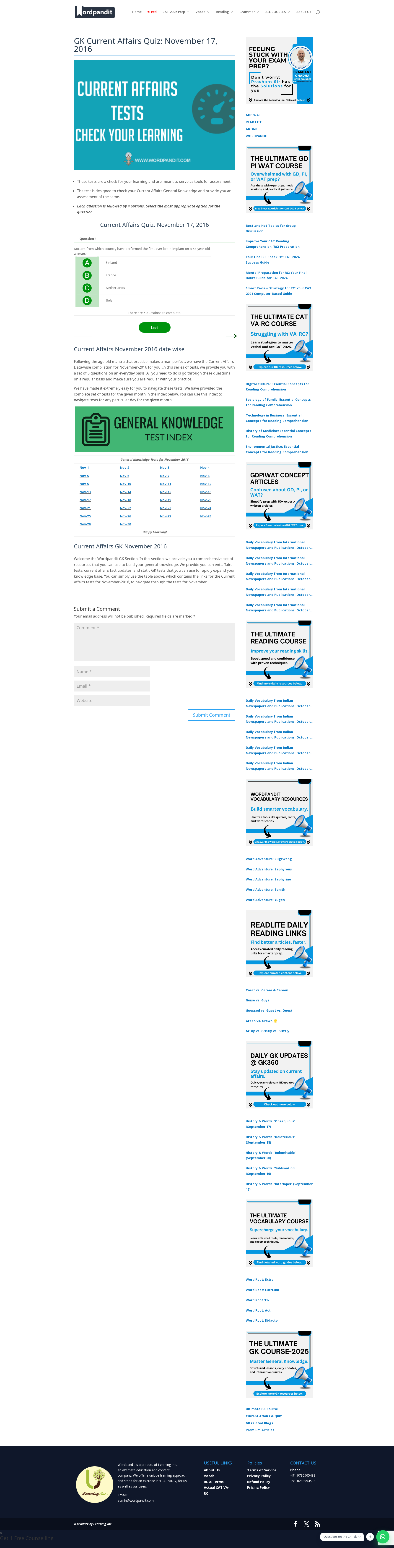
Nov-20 (205, 500)
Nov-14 (125, 492)
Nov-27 (165, 516)
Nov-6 (124, 476)
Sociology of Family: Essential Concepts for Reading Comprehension (278, 402)
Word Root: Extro (260, 1279)
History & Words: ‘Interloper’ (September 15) (279, 1187)
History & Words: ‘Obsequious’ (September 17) (270, 1124)
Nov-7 (164, 476)
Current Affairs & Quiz (264, 1416)
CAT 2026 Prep (174, 12)
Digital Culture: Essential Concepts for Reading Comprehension (277, 387)
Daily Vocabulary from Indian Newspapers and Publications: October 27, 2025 (278, 750)
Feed (153, 12)
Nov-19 (165, 500)
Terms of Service (261, 1470)
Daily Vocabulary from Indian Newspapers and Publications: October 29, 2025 (278, 766)
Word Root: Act (258, 1310)
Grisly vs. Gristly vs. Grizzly (267, 1031)
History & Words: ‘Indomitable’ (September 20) (271, 1155)
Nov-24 (205, 508)
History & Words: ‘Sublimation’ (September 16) (270, 1171)
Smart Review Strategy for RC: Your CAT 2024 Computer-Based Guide (278, 291)
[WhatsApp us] (382, 1536)
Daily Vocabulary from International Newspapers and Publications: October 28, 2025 (278, 576)
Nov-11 (165, 484)
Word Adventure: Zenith (265, 889)
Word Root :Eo (257, 1300)
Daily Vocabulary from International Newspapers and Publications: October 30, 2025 (278, 561)
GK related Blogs (259, 1423)
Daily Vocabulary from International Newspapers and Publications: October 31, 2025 (278, 545)
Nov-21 (85, 508)
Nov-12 (205, 484)
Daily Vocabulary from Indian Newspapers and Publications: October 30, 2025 (278, 719)
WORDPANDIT (257, 136)
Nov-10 (125, 484)
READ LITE (254, 122)
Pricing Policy (258, 1487)
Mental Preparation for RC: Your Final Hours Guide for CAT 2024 (276, 275)
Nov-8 (205, 476)
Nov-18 (125, 500)
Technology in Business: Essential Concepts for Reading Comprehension (277, 418)
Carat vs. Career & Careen (267, 990)
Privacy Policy (259, 1475)
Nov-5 (84, 476)
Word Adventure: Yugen (265, 900)
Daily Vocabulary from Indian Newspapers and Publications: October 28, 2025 (278, 735)
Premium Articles (260, 1430)
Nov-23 (165, 508)
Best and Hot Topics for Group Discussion (271, 228)
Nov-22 (125, 508)
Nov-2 (124, 467)
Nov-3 (164, 467)
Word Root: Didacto (262, 1320)
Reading (222, 12)
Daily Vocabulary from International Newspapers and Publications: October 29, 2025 (278, 608)
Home (137, 12)
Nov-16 (205, 492)
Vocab (200, 12)
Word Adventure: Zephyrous (269, 869)
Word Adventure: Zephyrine (268, 879)
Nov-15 (165, 492)
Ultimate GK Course (262, 1409)
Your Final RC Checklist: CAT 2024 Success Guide (272, 260)
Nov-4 (205, 467)
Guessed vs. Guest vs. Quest (269, 1010)
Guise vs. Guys (257, 1000)
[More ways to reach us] (370, 1537)
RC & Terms (214, 1481)
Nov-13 (85, 492)
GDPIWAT (253, 115)
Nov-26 (125, 516)
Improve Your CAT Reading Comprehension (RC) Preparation (273, 244)
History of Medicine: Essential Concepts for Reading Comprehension (278, 433)
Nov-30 (125, 524)
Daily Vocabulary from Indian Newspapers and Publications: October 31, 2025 (278, 703)
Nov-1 (84, 467)
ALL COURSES (275, 12)
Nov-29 (85, 524)
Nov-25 (85, 516)
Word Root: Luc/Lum (262, 1290)
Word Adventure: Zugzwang (269, 859)
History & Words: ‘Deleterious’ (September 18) (270, 1140)
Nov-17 (85, 500)
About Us (303, 12)
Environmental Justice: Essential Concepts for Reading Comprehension (277, 449)
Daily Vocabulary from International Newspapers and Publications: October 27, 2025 (278, 592)
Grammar (247, 12)
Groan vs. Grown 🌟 (261, 1021)
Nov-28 (205, 516)
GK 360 (251, 129)
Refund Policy (258, 1481)
